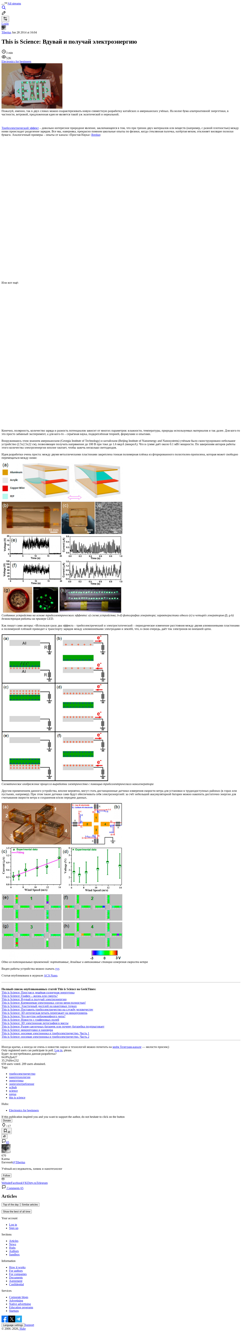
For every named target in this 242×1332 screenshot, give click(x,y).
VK (25, 1182)
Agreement (15, 1281)
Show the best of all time (16, 1211)
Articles (13, 1240)
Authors (14, 1251)
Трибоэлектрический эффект (20, 128)
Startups (14, 1310)
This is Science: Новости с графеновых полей (30, 1019)
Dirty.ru (31, 1182)
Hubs (12, 1247)
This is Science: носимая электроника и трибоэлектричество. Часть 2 (45, 1036)
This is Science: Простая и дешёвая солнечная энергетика (38, 992)
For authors (16, 1270)
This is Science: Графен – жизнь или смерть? (30, 995)
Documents (16, 1277)
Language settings (13, 1325)
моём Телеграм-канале (126, 1046)
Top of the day (11, 1204)
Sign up (13, 1228)
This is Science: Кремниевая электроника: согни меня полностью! (44, 1002)
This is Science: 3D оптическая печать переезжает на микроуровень (44, 1012)
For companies (18, 1274)
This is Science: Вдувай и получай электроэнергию (34, 999)
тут (57, 968)
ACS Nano (50, 975)
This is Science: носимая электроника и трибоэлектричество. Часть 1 (45, 1033)
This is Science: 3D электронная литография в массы (35, 1023)
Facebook (17, 1182)
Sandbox (14, 1254)
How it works (17, 1267)
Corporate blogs (18, 1297)
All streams (14, 3)
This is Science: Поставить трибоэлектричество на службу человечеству (47, 1009)
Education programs (21, 1307)
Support (29, 1325)
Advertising (16, 1300)
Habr (22, 1328)
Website (6, 1182)
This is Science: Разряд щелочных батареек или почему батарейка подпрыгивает (53, 1026)
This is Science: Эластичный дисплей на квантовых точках (39, 1006)
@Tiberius (19, 1162)
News (12, 1244)
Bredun (95, 134)
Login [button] (5, 23)
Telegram (42, 1182)
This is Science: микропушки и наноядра (27, 1029)
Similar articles (30, 1204)
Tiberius (6, 32)
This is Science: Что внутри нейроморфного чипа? (33, 1016)
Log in (58, 1050)
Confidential (16, 1284)
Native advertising (20, 1304)
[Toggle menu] (3, 4)
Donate (7, 1120)
